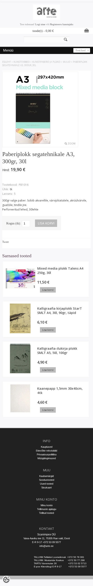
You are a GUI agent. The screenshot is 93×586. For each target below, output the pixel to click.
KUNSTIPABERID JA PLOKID (46, 61)
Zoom (71, 143)
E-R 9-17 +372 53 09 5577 (46, 542)
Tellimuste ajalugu (46, 509)
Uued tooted (46, 483)
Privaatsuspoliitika (46, 454)
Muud (66, 61)
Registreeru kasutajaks (61, 24)
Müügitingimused (46, 458)
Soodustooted (46, 480)
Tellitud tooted (46, 513)
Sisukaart (46, 487)
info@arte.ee (46, 546)
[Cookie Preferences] (6, 580)
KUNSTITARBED (22, 61)
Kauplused (46, 446)
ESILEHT (6, 61)
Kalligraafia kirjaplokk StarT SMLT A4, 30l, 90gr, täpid (59, 310)
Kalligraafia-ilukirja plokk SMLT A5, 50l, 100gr (57, 350)
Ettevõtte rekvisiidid (46, 450)
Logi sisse (40, 24)
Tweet (5, 242)
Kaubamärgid (46, 476)
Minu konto (47, 505)
